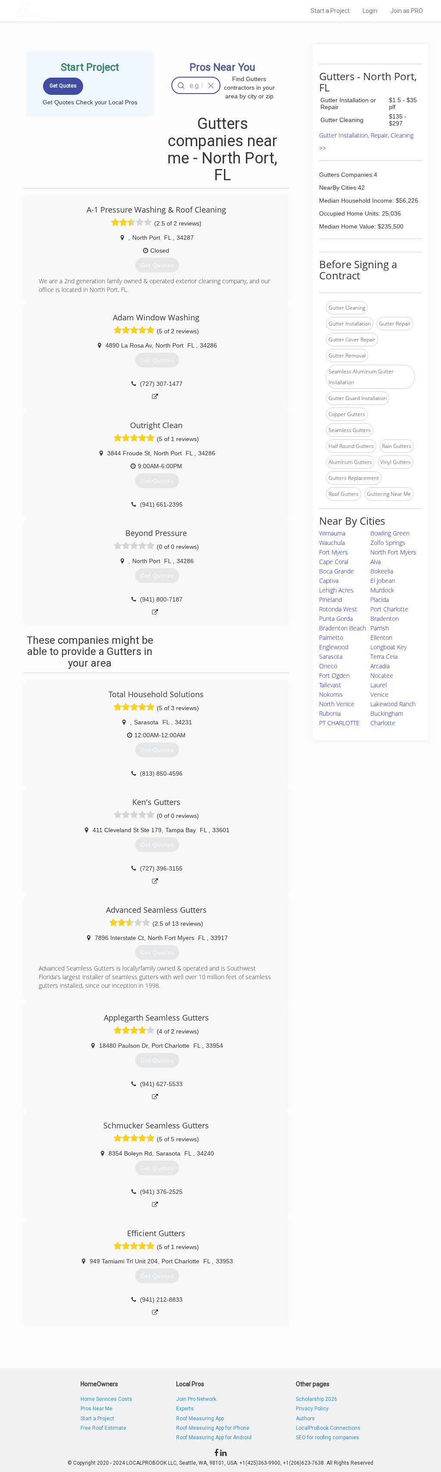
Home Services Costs (106, 1399)
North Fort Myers (393, 552)
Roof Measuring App (200, 1419)
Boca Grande (336, 571)
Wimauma (332, 533)
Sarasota (330, 656)
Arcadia (380, 666)
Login (370, 10)
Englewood (333, 647)
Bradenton (384, 618)
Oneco (328, 666)
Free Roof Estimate (103, 1428)
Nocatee (381, 675)
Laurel (378, 685)
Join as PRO (406, 10)
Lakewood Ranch (393, 704)
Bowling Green (390, 533)
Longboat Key (388, 647)
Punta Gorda (336, 618)
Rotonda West (338, 609)
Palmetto (331, 637)
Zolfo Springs (387, 543)
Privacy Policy (312, 1409)
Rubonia (330, 713)
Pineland (330, 599)
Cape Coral (333, 561)
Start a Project (330, 10)
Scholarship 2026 (316, 1399)
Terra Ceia (384, 656)
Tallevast (330, 685)
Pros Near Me (96, 1409)
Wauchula (332, 543)
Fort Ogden (334, 675)
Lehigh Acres (336, 590)
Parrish (379, 628)
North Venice (336, 704)
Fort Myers (333, 552)
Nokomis (331, 694)
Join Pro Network (196, 1399)
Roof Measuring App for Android (214, 1437)
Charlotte (382, 723)
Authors (305, 1419)
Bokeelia (381, 571)
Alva (375, 561)
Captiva (329, 580)
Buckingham (386, 713)
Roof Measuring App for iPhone (212, 1428)
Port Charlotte (389, 609)
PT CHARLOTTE (339, 723)
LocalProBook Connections (328, 1428)
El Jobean (382, 580)
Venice (379, 694)
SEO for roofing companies (327, 1437)
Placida (379, 599)
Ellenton (381, 637)
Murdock (382, 590)
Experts (185, 1409)
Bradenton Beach (342, 628)
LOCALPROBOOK (65, 10)
